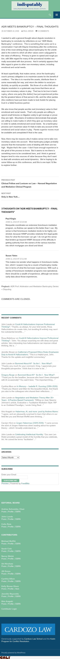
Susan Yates (11, 255)
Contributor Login (9, 609)
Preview (5, 483)
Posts (3, 511)
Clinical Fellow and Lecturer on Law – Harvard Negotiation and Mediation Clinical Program (29, 183)
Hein (17, 589)
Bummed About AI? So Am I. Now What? (33, 363)
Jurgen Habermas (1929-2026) (30, 423)
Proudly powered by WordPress (13, 653)
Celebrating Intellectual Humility (29, 434)
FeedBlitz (25, 483)
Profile (11, 511)
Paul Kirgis (28, 31)
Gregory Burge (8, 375)
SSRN (18, 511)
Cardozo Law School (33, 639)
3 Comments (43, 31)
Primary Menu (56, 14)
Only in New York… (10, 195)
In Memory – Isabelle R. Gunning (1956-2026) (37, 386)
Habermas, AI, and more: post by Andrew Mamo (36, 411)
